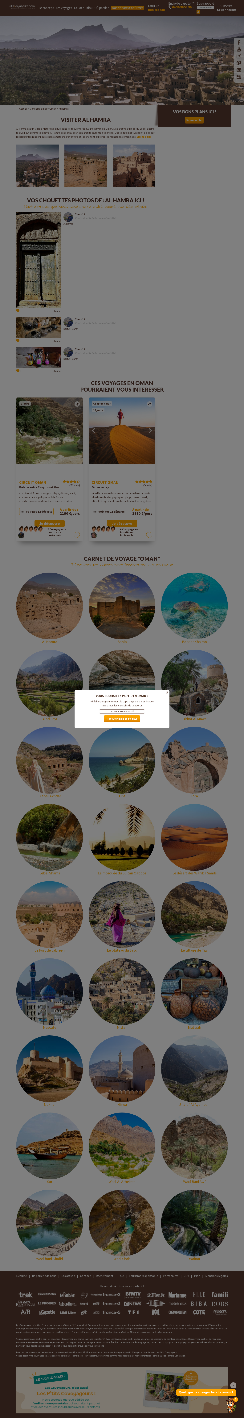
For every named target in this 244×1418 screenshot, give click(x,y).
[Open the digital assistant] (231, 1405)
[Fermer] (122, 692)
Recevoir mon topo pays (122, 718)
